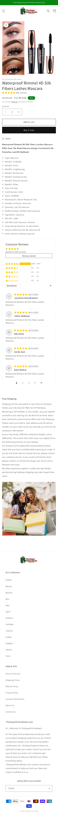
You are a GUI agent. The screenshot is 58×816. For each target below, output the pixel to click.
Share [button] (8, 138)
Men (7, 599)
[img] (21, 294)
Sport (8, 611)
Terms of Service (13, 673)
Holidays (10, 624)
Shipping (14, 102)
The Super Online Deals (31, 811)
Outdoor (9, 618)
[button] (3, 11)
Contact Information (15, 699)
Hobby (9, 637)
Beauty (9, 586)
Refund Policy (12, 686)
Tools (8, 656)
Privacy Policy (12, 692)
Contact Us (11, 712)
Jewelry (9, 630)
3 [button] (29, 382)
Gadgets (9, 643)
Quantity (5, 106)
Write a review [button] (29, 255)
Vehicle (9, 649)
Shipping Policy (13, 680)
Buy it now (29, 130)
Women (9, 592)
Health (9, 580)
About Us (10, 705)
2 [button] (22, 382)
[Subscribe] (49, 788)
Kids (7, 605)
